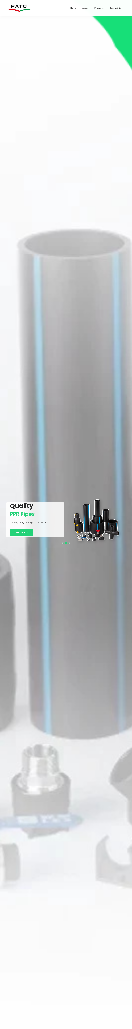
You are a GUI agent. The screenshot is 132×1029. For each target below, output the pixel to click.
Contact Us (115, 8)
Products (99, 8)
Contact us (21, 532)
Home (73, 8)
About (85, 8)
